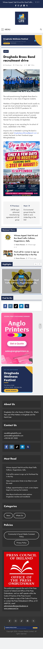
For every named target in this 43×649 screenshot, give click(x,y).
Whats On (19, 515)
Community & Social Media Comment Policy (21, 535)
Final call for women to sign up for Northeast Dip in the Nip (26, 253)
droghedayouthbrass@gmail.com (25, 133)
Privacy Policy (21, 542)
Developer (8, 65)
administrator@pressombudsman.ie (16, 606)
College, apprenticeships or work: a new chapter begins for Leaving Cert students (22, 488)
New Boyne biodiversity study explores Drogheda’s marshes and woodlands (19, 495)
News (6, 51)
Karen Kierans (20, 245)
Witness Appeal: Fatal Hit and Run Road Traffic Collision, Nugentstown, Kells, (17, 2)
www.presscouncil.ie (11, 608)
